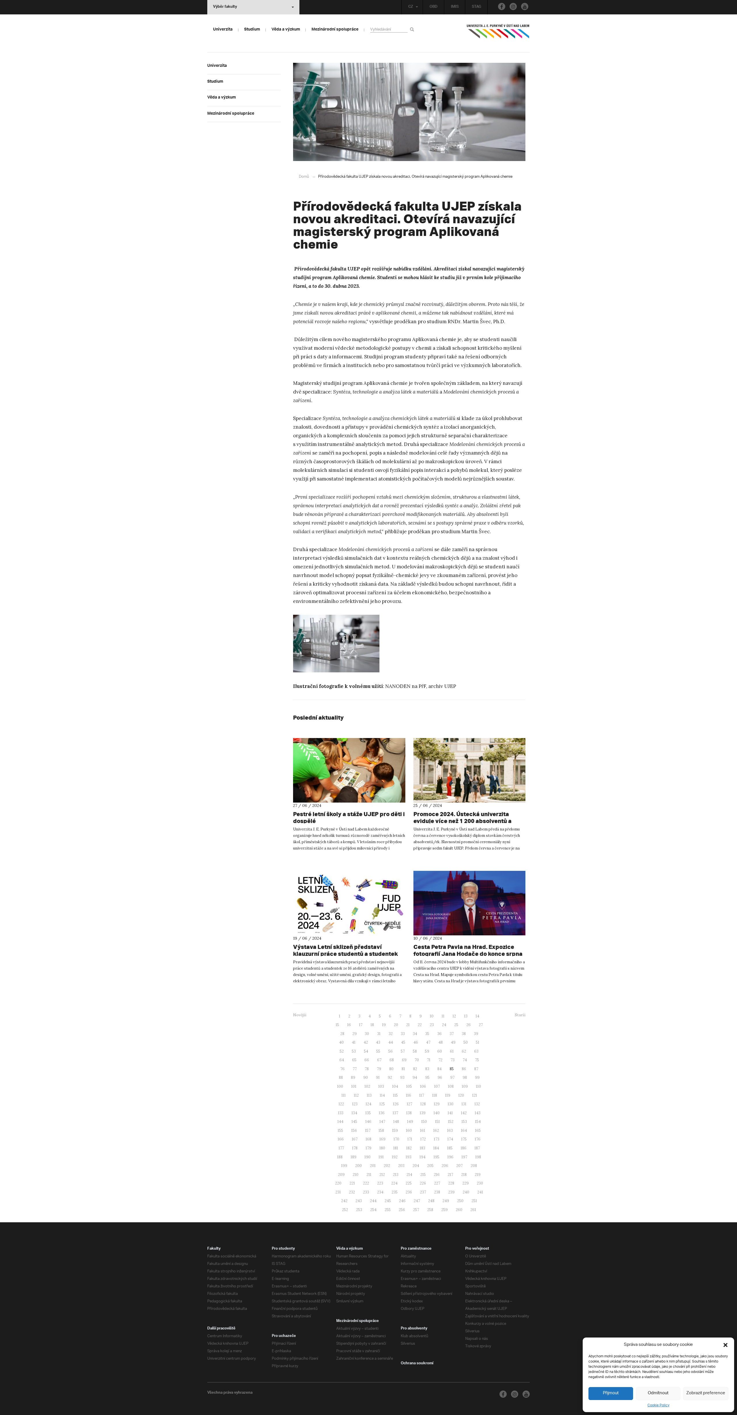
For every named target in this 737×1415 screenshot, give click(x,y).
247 (417, 1200)
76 (342, 1068)
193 (408, 1157)
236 (409, 1192)
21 (408, 1024)
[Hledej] (413, 29)
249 (445, 1200)
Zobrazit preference (705, 1393)
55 (378, 1051)
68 (392, 1060)
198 (478, 1157)
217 (450, 1174)
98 (465, 1077)
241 (480, 1192)
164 (464, 1130)
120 (461, 1095)
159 (395, 1130)
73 (453, 1060)
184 (436, 1148)
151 (437, 1121)
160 (409, 1130)
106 (423, 1086)
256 (402, 1209)
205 (430, 1165)
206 (445, 1165)
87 (476, 1068)
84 (439, 1068)
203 (401, 1165)
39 (476, 1033)
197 (464, 1157)
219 (477, 1174)
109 (465, 1086)
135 (368, 1113)
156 (354, 1130)
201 (373, 1165)
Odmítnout (658, 1393)
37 (452, 1033)
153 (464, 1121)
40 (341, 1042)
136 (382, 1113)
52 (342, 1051)
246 (402, 1200)
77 (355, 1068)
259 (444, 1209)
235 (395, 1192)
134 (354, 1113)
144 (340, 1121)
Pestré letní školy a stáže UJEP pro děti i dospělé (349, 817)
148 (396, 1121)
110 (478, 1086)
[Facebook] (501, 6)
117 (421, 1095)
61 (452, 1051)
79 (379, 1068)
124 (368, 1104)
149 (410, 1121)
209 (341, 1174)
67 (379, 1060)
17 (360, 1024)
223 (380, 1183)
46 (415, 1042)
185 (450, 1148)
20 (396, 1024)
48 (440, 1042)
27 (481, 1024)
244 (373, 1200)
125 (382, 1104)
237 (423, 1192)
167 (355, 1139)
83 (427, 1068)
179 (368, 1148)
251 (474, 1200)
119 (447, 1095)
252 (345, 1209)
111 (343, 1095)
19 (384, 1024)
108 (451, 1086)
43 (378, 1042)
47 (428, 1042)
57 (403, 1051)
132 (477, 1104)
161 (422, 1130)
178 (355, 1148)
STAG (476, 7)
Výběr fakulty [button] (225, 7)
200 (358, 1165)
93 (402, 1077)
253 (359, 1209)
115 (395, 1095)
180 (382, 1148)
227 (437, 1183)
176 (477, 1139)
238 (437, 1192)
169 (382, 1139)
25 (456, 1024)
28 (342, 1033)
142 (464, 1113)
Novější (299, 1015)
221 (352, 1183)
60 (439, 1051)
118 (434, 1095)
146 (368, 1121)
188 (340, 1157)
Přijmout (611, 1393)
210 (355, 1174)
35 (427, 1033)
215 (423, 1174)
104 (395, 1086)
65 (354, 1060)
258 (430, 1209)
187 (477, 1148)
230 (480, 1183)
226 (423, 1183)
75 (477, 1060)
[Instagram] (513, 6)
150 (424, 1121)
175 (464, 1139)
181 (395, 1148)
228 (451, 1183)
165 (478, 1130)
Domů (304, 177)
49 (453, 1042)
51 (477, 1042)
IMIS (455, 7)
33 (403, 1033)
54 (366, 1051)
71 (428, 1060)
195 (436, 1157)
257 (416, 1209)
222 (366, 1183)
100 (340, 1086)
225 (409, 1183)
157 (368, 1130)
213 (395, 1174)
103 (381, 1086)
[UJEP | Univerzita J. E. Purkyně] (498, 34)
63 (476, 1051)
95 (427, 1077)
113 (369, 1095)
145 (354, 1121)
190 (367, 1157)
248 (431, 1200)
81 (403, 1068)
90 (365, 1077)
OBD (434, 7)
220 (338, 1183)
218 (464, 1174)
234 (380, 1192)
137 (395, 1113)
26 (468, 1024)
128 (423, 1104)
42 (366, 1042)
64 (341, 1060)
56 (390, 1051)
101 (353, 1086)
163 (450, 1130)
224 (394, 1183)
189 (353, 1157)
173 (436, 1139)
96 (440, 1077)
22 (420, 1024)
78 (367, 1068)
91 (378, 1077)
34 (415, 1033)
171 (409, 1139)
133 (340, 1113)
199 (344, 1165)
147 (382, 1121)
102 (367, 1086)
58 (415, 1051)
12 (454, 1016)
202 (387, 1165)
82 (415, 1068)
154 (478, 1121)
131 (463, 1104)
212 (382, 1174)
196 (450, 1157)
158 (381, 1130)
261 (473, 1209)
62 (464, 1051)
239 (451, 1192)
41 (354, 1042)
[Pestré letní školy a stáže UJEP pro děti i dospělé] (349, 770)
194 (422, 1157)
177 (341, 1148)
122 (341, 1104)
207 (459, 1165)
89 (353, 1077)
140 (437, 1113)
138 (409, 1113)
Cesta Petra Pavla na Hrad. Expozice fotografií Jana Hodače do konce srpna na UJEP (468, 953)
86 (464, 1068)
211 (368, 1174)
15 (337, 1024)
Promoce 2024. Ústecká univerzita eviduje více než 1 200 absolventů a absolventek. (462, 820)
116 (408, 1095)
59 (427, 1051)
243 (359, 1200)
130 (450, 1104)
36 (439, 1033)
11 (443, 1016)
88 (341, 1077)
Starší (520, 1015)
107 (437, 1086)
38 (464, 1033)
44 (390, 1042)
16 (349, 1024)
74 (465, 1060)
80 (391, 1068)
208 (474, 1165)
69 (404, 1060)
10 (432, 1016)
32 (391, 1033)
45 (403, 1042)
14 (477, 1016)
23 (432, 1024)
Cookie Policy (658, 1405)
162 (436, 1130)
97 (452, 1077)
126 (396, 1104)
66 (366, 1060)
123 (355, 1104)
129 (437, 1104)
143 (477, 1113)
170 (396, 1139)
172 (423, 1139)
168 (368, 1139)
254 (373, 1209)
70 (417, 1060)
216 (437, 1174)
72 (440, 1060)
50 (466, 1042)
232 (352, 1192)
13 (466, 1016)
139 (423, 1113)
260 (459, 1209)
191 (381, 1157)
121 (474, 1095)
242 (344, 1200)
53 (354, 1051)
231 (338, 1192)
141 (450, 1113)
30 (367, 1033)
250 (460, 1200)
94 (415, 1077)
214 (409, 1174)
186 (463, 1148)
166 (341, 1139)
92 (390, 1077)
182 (409, 1148)
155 (340, 1130)
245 (388, 1200)
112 (356, 1095)
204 (416, 1165)
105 (409, 1086)
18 (372, 1024)
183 (422, 1148)
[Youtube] (524, 6)
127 (409, 1104)
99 (477, 1077)
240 (466, 1192)
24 (444, 1024)
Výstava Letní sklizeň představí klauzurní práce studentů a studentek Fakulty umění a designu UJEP (345, 953)
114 (382, 1095)
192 (395, 1157)
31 (379, 1033)
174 (450, 1139)
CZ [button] (410, 7)
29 (354, 1033)
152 (450, 1121)
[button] (725, 1345)
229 (465, 1183)
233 (366, 1192)
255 (388, 1209)
